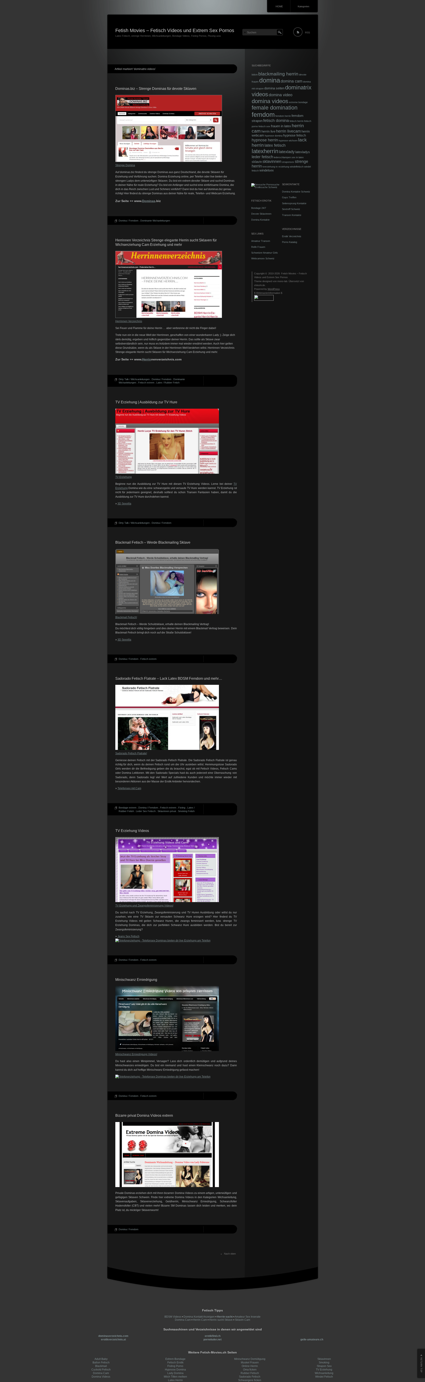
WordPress (274, 289)
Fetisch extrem (146, 382)
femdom (263, 114)
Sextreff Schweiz (291, 209)
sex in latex (298, 157)
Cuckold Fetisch (101, 1369)
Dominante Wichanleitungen (155, 220)
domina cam (291, 81)
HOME (279, 6)
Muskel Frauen (250, 1362)
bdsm (255, 74)
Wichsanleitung (324, 1373)
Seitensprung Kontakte (294, 203)
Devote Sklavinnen (261, 213)
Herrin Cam (200, 1319)
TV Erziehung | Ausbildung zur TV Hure (146, 402)
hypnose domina (273, 135)
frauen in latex (281, 126)
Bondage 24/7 (258, 208)
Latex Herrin (175, 1380)
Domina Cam (183, 1319)
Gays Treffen (289, 197)
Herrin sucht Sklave (221, 1319)
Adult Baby (101, 1359)
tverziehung (269, 166)
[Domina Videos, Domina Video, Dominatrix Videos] (167, 1186)
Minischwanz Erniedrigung (136, 980)
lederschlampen (282, 157)
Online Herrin (250, 1366)
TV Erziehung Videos (132, 831)
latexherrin (265, 151)
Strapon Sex (324, 1366)
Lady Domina (175, 1373)
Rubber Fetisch (250, 1373)
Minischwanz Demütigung (249, 1359)
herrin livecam (288, 131)
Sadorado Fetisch (249, 1376)
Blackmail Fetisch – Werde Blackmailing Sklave (152, 542)
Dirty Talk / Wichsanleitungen (134, 379)
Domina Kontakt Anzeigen (199, 1316)
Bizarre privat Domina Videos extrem (144, 1115)
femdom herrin (283, 116)
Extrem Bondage (175, 1359)
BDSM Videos (172, 1316)
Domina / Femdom (128, 220)
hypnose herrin (265, 140)
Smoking (324, 1362)
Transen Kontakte (291, 215)
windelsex (266, 170)
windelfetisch (296, 166)
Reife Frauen (258, 247)
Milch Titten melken (175, 1376)
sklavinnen (272, 161)
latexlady (287, 152)
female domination (275, 108)
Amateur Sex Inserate (248, 1316)
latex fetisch (275, 145)
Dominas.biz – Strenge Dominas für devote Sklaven (155, 88)
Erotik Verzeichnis (291, 236)
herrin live (268, 131)
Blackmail (101, 1366)
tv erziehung (282, 166)
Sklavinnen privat (167, 811)
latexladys (302, 152)
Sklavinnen (324, 1359)
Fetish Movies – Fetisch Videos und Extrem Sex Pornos (174, 30)
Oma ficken (250, 1369)
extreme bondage (298, 102)
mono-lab (282, 281)
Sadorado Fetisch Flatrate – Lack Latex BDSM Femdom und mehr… (168, 678)
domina (269, 80)
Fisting (181, 807)
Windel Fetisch (324, 1376)
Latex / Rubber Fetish (168, 382)
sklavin (257, 162)
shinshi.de (259, 285)
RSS (307, 32)
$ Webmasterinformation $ (268, 293)
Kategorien (303, 6)
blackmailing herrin (278, 73)
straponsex (288, 162)
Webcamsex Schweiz (262, 258)
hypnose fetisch (294, 135)
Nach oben (230, 1253)
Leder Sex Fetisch (146, 811)
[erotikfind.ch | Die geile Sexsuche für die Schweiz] (265, 187)
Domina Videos (101, 1376)
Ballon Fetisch (101, 1362)
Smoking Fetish (186, 811)
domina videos (270, 101)
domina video (280, 95)
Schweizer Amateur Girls (264, 252)
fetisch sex (264, 126)
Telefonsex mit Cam (129, 788)
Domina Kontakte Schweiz (296, 191)
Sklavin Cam (242, 1319)
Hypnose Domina (175, 1369)
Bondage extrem (127, 807)
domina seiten (274, 88)
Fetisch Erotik (175, 1362)
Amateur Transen (260, 241)
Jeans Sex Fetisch (128, 936)
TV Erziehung (324, 1369)
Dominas (148, 201)
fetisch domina (276, 120)
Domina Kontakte (260, 219)
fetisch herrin (296, 121)
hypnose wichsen (288, 140)
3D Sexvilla (124, 503)
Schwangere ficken (249, 1380)
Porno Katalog (289, 242)
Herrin (146, 359)
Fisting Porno (175, 1366)
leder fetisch (262, 157)
